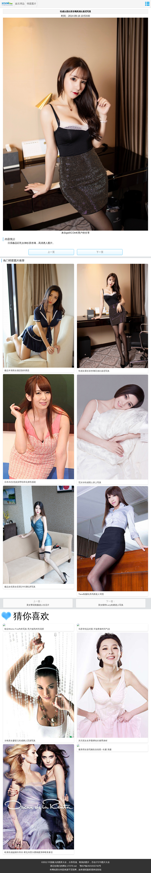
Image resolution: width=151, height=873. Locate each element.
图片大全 (105, 862)
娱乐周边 (20, 3)
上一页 (51, 252)
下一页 (99, 252)
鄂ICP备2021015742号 (90, 866)
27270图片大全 (7, 3)
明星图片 (31, 3)
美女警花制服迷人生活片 (38, 605)
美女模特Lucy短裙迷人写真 (110, 605)
